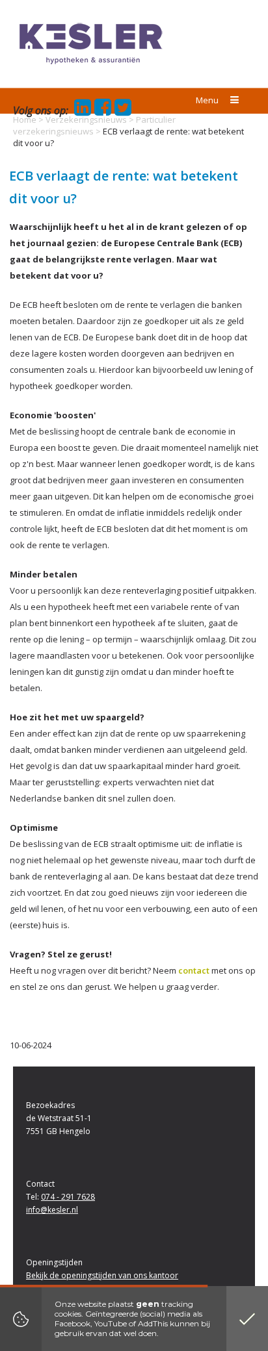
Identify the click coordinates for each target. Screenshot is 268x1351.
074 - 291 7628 (68, 1196)
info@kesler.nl (52, 1209)
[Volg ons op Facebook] (101, 111)
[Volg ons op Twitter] (121, 111)
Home (24, 119)
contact (193, 970)
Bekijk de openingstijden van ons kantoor (102, 1275)
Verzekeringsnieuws (86, 119)
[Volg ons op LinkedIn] (81, 111)
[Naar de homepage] (91, 43)
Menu (208, 100)
